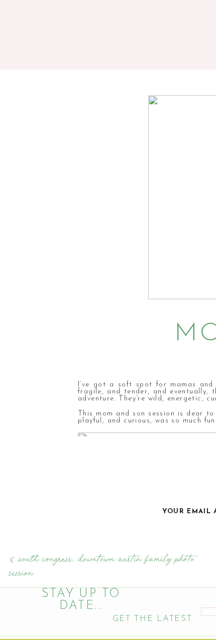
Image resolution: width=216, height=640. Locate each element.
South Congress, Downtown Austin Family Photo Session (102, 566)
